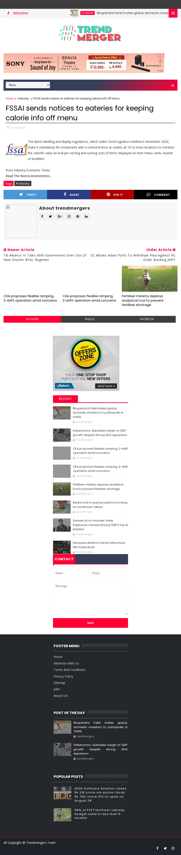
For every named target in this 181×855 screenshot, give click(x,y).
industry (23, 98)
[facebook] (157, 848)
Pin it (118, 195)
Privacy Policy (63, 676)
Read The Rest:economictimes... (28, 176)
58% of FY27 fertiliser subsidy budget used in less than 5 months (100, 814)
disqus (89, 319)
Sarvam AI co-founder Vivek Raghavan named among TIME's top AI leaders (100, 524)
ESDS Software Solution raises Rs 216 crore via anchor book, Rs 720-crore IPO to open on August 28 (101, 794)
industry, (19, 128)
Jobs (57, 689)
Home (10, 98)
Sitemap (59, 683)
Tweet (31, 195)
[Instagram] (165, 4)
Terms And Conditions (69, 670)
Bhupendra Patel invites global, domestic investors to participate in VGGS (98, 412)
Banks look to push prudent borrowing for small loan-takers (100, 504)
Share (74, 195)
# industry (23, 183)
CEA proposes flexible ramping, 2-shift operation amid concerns (30, 298)
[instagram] (173, 848)
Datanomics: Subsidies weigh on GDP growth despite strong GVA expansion (100, 432)
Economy (78, 13)
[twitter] (165, 848)
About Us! (61, 696)
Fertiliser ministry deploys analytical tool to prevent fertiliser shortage (143, 300)
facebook (147, 319)
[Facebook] (173, 4)
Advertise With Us (66, 663)
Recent (65, 399)
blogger (32, 319)
